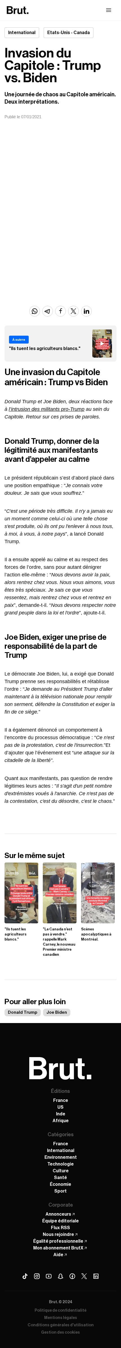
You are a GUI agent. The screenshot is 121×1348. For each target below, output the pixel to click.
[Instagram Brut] (36, 1276)
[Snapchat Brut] (60, 1276)
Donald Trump (22, 1012)
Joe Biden (56, 1012)
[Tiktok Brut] (25, 1276)
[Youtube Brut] (48, 1276)
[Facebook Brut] (72, 1276)
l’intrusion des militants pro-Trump (46, 409)
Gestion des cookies (60, 1332)
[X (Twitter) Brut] (84, 1276)
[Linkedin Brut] (96, 1276)
